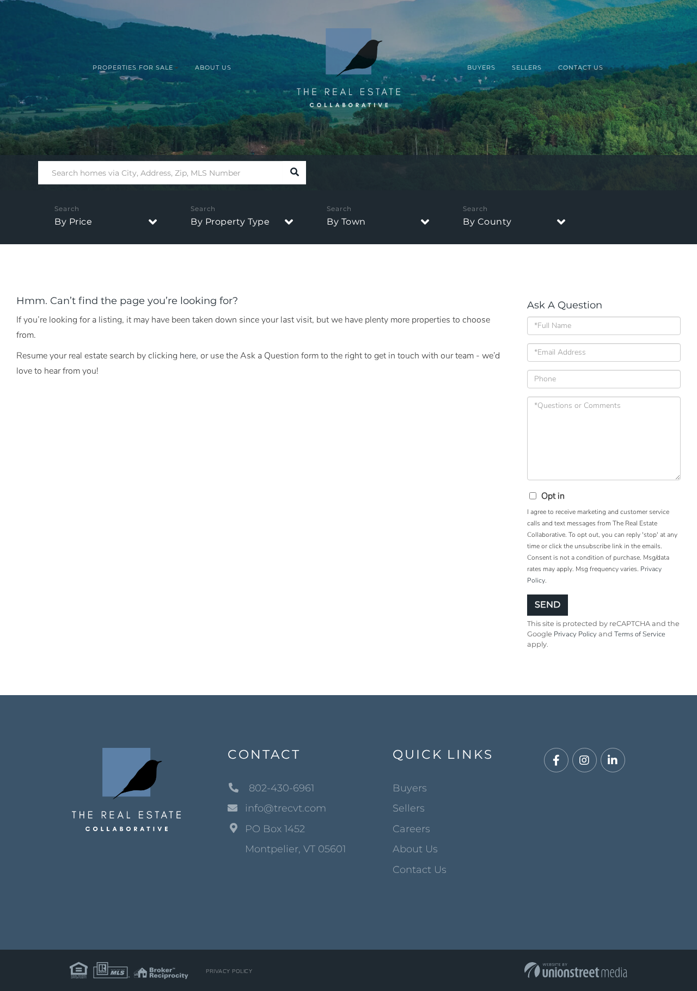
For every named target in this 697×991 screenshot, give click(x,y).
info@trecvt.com (285, 808)
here (188, 356)
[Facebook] (556, 760)
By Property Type (230, 221)
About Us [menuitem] (213, 67)
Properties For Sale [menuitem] (133, 67)
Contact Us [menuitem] (580, 67)
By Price (73, 221)
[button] (294, 172)
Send (547, 604)
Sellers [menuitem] (527, 67)
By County (487, 221)
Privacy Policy (575, 634)
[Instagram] (584, 760)
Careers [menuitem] (411, 829)
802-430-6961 (280, 788)
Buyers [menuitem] (481, 67)
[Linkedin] (613, 760)
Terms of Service (639, 634)
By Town (346, 221)
